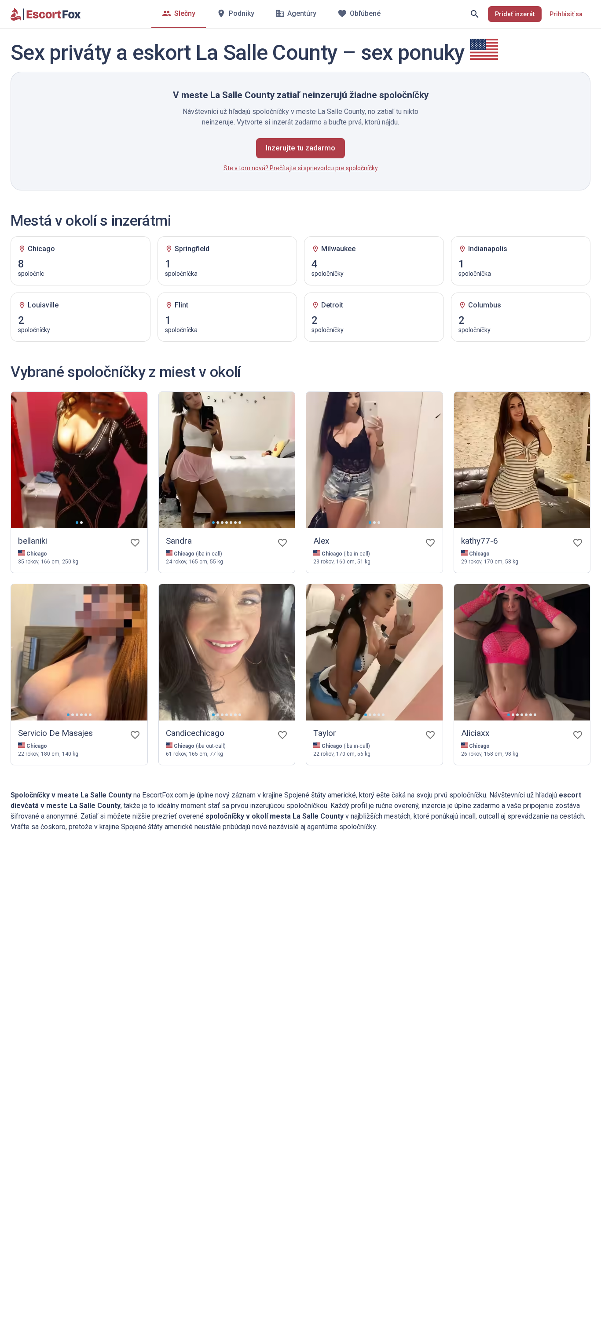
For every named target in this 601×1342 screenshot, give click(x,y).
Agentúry (301, 13)
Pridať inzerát (515, 14)
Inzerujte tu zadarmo (300, 147)
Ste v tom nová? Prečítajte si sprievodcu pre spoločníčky (301, 168)
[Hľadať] (475, 14)
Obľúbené (365, 13)
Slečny (184, 13)
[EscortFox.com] (46, 14)
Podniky (241, 13)
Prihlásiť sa (566, 14)
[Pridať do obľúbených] (135, 543)
